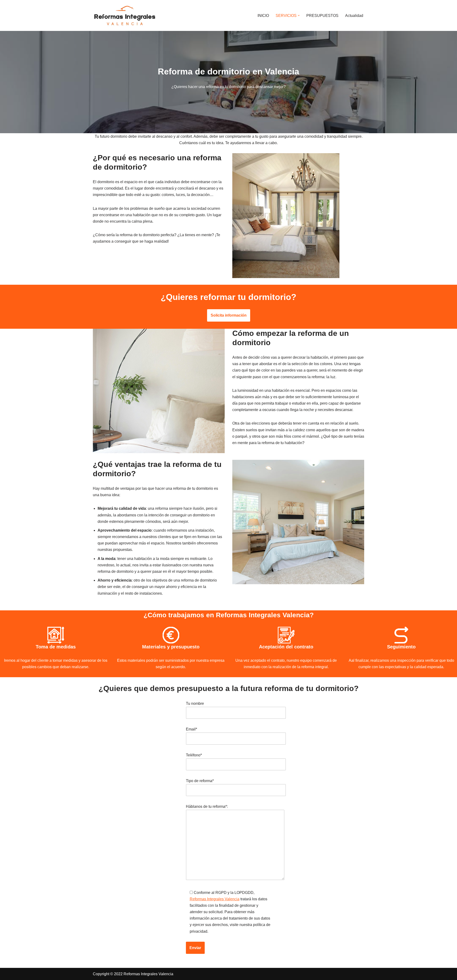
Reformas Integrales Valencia (214, 899)
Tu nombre (195, 703)
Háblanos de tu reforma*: (207, 806)
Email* (191, 729)
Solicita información (229, 315)
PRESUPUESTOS (322, 16)
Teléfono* (194, 755)
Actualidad (354, 16)
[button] (299, 15)
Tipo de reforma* (200, 781)
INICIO (263, 16)
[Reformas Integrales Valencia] (125, 15)
